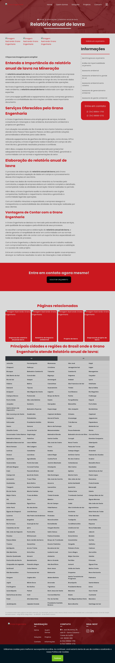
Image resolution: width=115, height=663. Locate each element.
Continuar (57, 658)
